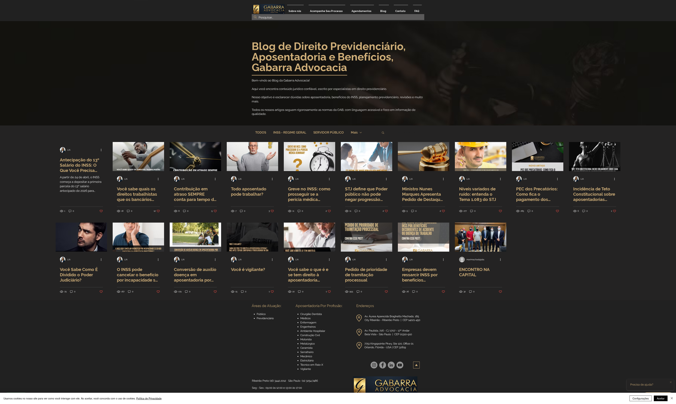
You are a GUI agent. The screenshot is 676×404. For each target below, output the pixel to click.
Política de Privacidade (149, 398)
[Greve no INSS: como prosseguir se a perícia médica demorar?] (309, 156)
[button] (383, 133)
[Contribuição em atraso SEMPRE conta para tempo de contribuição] (195, 156)
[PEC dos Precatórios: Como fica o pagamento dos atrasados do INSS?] (537, 156)
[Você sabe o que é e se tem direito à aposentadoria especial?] (309, 237)
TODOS (260, 132)
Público (261, 314)
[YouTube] (399, 365)
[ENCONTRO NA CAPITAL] (480, 237)
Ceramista (306, 347)
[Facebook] (382, 365)
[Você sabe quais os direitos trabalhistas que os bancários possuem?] (138, 156)
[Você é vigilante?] (252, 237)
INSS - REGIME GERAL (289, 132)
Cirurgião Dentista (311, 314)
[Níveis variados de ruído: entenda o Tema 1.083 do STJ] (480, 156)
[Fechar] (672, 398)
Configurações (641, 398)
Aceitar (661, 398)
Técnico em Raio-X (311, 364)
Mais (354, 132)
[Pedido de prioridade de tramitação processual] (366, 237)
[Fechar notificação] (670, 382)
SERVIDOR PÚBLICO (328, 132)
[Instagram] (374, 365)
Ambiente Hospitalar (312, 331)
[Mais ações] (102, 150)
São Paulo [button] (294, 380)
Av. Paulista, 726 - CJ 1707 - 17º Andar (387, 330)
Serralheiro (307, 352)
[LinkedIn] (391, 365)
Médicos (305, 318)
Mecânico (306, 356)
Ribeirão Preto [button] (260, 380)
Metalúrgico (307, 343)
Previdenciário (265, 318)
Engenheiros (308, 326)
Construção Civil (310, 335)
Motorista (306, 339)
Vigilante (305, 369)
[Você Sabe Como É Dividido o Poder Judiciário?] (81, 237)
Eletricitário (307, 360)
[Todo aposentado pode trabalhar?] (252, 156)
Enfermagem (308, 322)
